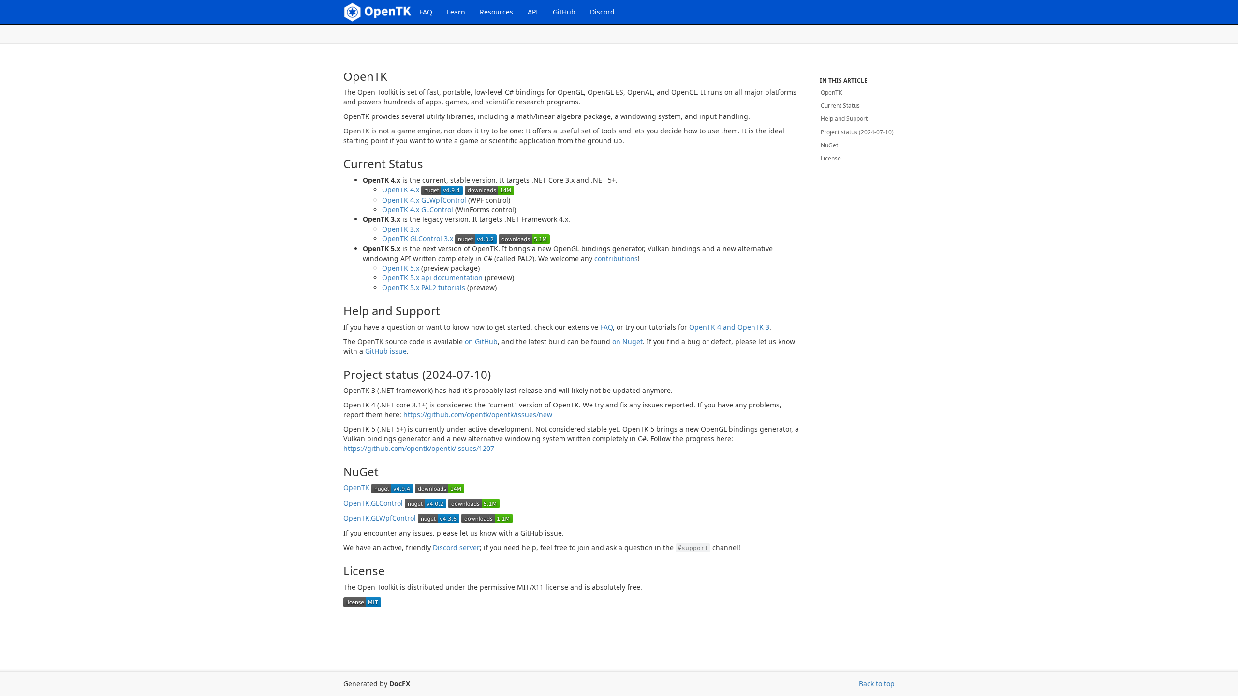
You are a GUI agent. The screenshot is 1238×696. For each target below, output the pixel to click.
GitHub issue (386, 351)
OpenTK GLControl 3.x (417, 238)
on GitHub (481, 341)
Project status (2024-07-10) (857, 132)
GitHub (564, 11)
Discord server (456, 547)
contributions (616, 258)
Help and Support (844, 119)
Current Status (840, 106)
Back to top (877, 683)
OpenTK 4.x (400, 189)
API (533, 11)
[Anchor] (335, 76)
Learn (456, 11)
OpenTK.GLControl (373, 503)
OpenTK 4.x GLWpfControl (424, 199)
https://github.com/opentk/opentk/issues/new (477, 414)
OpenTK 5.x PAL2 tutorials (423, 287)
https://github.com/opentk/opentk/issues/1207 (418, 448)
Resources (496, 11)
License (831, 158)
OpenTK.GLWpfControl (379, 517)
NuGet (829, 145)
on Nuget (627, 341)
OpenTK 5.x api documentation (432, 277)
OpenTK (356, 487)
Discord (602, 11)
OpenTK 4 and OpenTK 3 (729, 327)
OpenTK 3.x (400, 228)
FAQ (425, 11)
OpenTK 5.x (400, 268)
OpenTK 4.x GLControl (417, 209)
